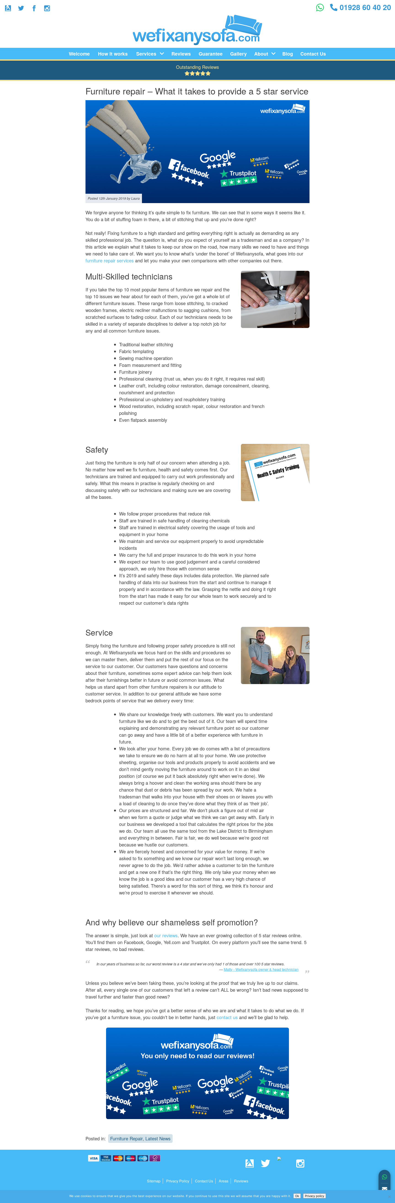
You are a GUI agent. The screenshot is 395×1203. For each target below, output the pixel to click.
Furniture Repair (126, 1138)
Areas (223, 1181)
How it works (113, 53)
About (261, 53)
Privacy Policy (177, 1181)
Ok (297, 1196)
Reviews (181, 53)
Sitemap (153, 1181)
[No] (389, 1196)
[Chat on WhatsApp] (384, 1177)
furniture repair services (109, 260)
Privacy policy (314, 1196)
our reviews (166, 935)
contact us (227, 1017)
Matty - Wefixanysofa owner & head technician (261, 969)
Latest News (158, 1138)
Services (146, 53)
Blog (287, 53)
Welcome (79, 53)
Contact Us (313, 53)
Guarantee (211, 53)
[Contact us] (384, 1189)
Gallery (238, 53)
